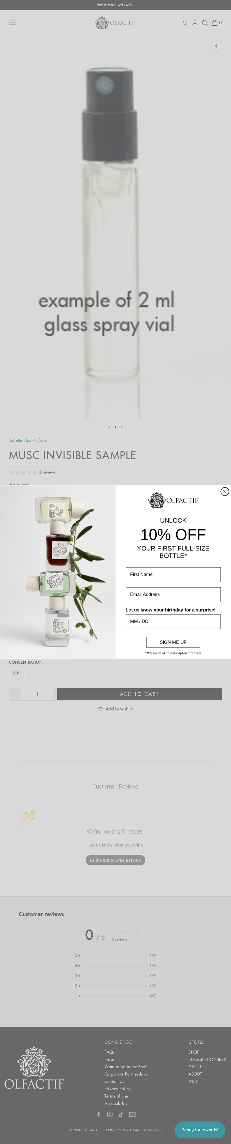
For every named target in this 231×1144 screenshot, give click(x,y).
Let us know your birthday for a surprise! (171, 609)
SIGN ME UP (173, 642)
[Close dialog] (225, 491)
